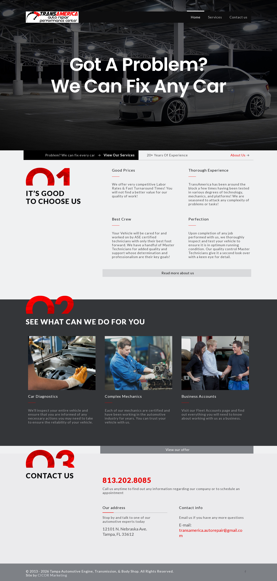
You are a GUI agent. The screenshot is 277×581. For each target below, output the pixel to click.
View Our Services (119, 155)
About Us (238, 155)
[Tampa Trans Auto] (52, 17)
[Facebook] (245, 571)
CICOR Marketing (52, 575)
